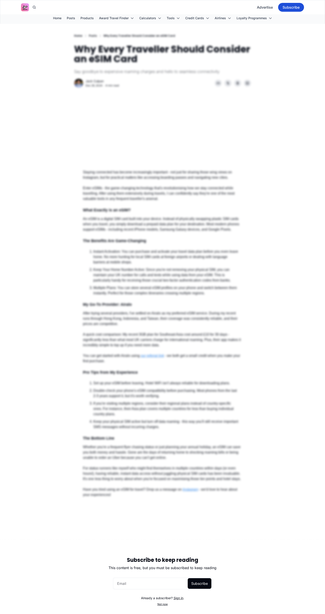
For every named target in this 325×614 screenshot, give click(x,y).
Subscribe (199, 583)
